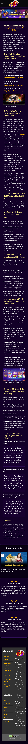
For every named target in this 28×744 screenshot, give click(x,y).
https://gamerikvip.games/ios (13, 85)
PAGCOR (22, 135)
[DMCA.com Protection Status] (14, 736)
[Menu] (2, 3)
